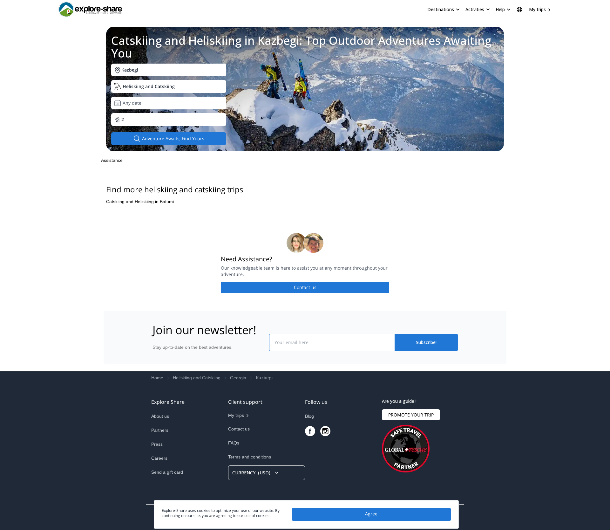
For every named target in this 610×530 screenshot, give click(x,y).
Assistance (112, 160)
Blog (309, 416)
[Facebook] (310, 431)
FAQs (233, 442)
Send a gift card (167, 472)
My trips (537, 9)
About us (160, 416)
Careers (159, 458)
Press (157, 444)
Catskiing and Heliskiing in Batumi (140, 201)
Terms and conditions (249, 456)
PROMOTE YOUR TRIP (411, 415)
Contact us (305, 287)
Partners (159, 430)
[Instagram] (325, 431)
